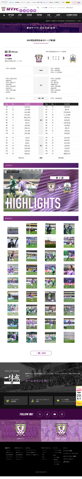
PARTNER (39, 15)
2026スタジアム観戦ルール (32, 454)
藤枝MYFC (48, 21)
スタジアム (27, 448)
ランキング (8, 459)
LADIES (58, 15)
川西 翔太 (57, 68)
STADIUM (29, 15)
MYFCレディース (19, 448)
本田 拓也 (58, 90)
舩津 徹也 (67, 120)
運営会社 (56, 459)
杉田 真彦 (13, 86)
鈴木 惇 (27, 122)
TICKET (20, 15)
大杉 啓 (27, 137)
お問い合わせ (69, 7)
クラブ (54, 455)
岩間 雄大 (27, 120)
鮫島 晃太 (27, 145)
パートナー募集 (76, 2)
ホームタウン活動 (67, 450)
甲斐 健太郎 (67, 112)
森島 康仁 (9, 80)
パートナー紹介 (57, 450)
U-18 (43, 454)
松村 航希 (13, 68)
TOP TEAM (11, 15)
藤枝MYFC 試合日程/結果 (58, 21)
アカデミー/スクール (46, 448)
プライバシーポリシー (68, 459)
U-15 (43, 457)
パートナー (55, 448)
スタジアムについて (31, 450)
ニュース (8, 450)
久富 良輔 (27, 109)
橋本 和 (56, 82)
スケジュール (9, 457)
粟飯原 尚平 (54, 84)
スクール (44, 459)
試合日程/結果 (9, 454)
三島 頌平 (54, 80)
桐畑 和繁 (67, 107)
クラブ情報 (44, 7)
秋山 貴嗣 (27, 112)
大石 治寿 (27, 130)
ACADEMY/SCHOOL (72, 15)
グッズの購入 (69, 400)
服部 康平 (54, 88)
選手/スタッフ (9, 452)
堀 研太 (8, 92)
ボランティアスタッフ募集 (42, 400)
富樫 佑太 (67, 151)
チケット (65, 448)
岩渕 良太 (9, 88)
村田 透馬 (58, 86)
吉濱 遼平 (67, 145)
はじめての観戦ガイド (31, 452)
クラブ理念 (56, 464)
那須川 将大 (13, 78)
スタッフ (44, 452)
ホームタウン (57, 462)
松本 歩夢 (54, 92)
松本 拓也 (67, 137)
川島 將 (27, 140)
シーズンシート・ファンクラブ (56, 7)
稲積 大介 (13, 82)
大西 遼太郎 (58, 98)
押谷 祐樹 (13, 90)
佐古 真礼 (27, 114)
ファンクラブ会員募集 (15, 400)
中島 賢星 (57, 70)
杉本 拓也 (27, 107)
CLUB (48, 15)
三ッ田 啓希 (58, 72)
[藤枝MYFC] (10, 10)
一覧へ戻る (41, 353)
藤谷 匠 (67, 109)
